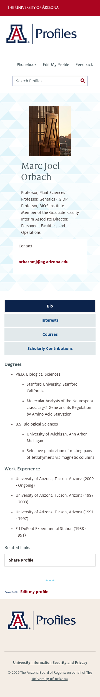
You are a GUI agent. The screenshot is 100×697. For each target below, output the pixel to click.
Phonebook (26, 64)
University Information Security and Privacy (50, 663)
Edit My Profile (56, 64)
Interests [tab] (50, 320)
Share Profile (21, 560)
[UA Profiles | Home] (50, 36)
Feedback (84, 64)
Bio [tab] (50, 306)
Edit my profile (34, 592)
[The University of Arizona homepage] (34, 8)
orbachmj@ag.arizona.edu (44, 262)
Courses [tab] (50, 334)
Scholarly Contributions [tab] (50, 348)
